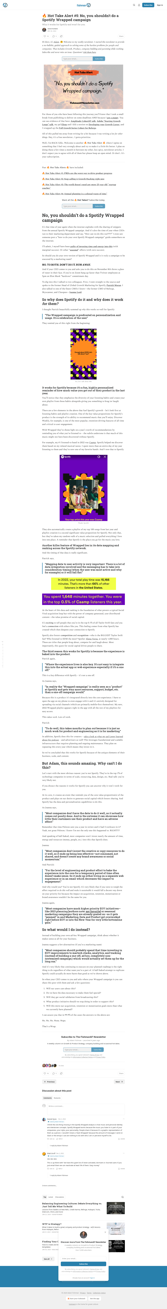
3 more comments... (49, 1186)
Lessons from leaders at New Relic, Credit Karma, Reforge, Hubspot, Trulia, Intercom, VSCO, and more (71, 1210)
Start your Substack (77, 1298)
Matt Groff (51, 1153)
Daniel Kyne (51, 1119)
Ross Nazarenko (58, 1249)
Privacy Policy (100, 1271)
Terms (89, 1293)
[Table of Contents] (2, 654)
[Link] (39, 217)
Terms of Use (94, 1269)
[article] (83, 1210)
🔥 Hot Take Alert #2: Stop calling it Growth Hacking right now (73, 179)
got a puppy (112, 117)
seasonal (74, 250)
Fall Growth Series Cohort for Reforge (77, 128)
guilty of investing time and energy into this (91, 246)
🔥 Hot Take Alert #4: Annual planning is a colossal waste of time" (74, 193)
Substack (72, 1304)
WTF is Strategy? (51, 1224)
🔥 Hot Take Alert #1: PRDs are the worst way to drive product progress (77, 173)
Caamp (92, 442)
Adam (56, 42)
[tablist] (52, 1098)
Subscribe (148, 5)
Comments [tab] (48, 1098)
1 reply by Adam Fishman (59, 1146)
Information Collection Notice (83, 1271)
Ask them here (89, 52)
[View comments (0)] (64, 1217)
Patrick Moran (114, 285)
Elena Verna (92, 639)
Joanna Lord (75, 292)
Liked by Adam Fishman (57, 1121)
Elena (64, 124)
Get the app (94, 1298)
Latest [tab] (50, 1197)
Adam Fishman (53, 29)
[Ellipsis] (124, 1119)
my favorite (93, 911)
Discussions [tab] (59, 1197)
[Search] (134, 5)
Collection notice (99, 1293)
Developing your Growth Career (104, 124)
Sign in (160, 5)
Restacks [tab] (57, 1098)
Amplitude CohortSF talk (83, 121)
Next (118, 1082)
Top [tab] (45, 1197)
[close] (105, 1232)
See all (47, 1259)
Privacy (83, 1293)
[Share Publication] (139, 5)
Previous (51, 1082)
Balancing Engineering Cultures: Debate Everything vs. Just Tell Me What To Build (72, 1205)
